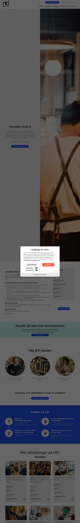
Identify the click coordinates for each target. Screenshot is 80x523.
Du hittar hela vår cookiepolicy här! (32, 260)
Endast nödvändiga (31, 264)
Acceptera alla (48, 264)
